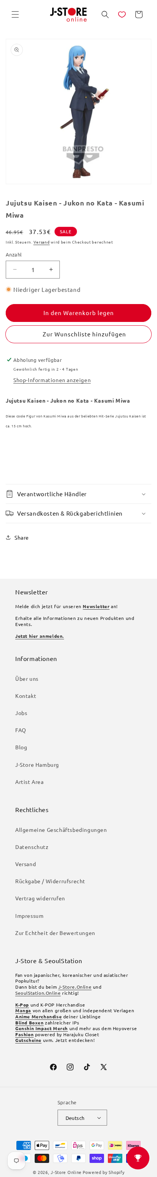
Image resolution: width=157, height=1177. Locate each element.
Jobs (21, 712)
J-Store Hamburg (37, 764)
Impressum (29, 915)
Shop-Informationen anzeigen (52, 379)
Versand (42, 242)
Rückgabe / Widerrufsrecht (50, 881)
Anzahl (14, 254)
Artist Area (29, 781)
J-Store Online (66, 1172)
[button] (15, 14)
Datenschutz (32, 846)
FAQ (20, 729)
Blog (21, 747)
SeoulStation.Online (38, 993)
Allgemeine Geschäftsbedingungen (61, 829)
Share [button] (21, 537)
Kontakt (25, 695)
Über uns (26, 678)
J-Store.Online (74, 987)
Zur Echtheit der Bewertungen (55, 932)
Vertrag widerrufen (40, 898)
